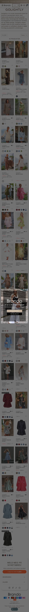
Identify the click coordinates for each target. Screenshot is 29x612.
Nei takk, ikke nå (14, 314)
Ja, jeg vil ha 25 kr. (14, 311)
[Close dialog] (27, 290)
